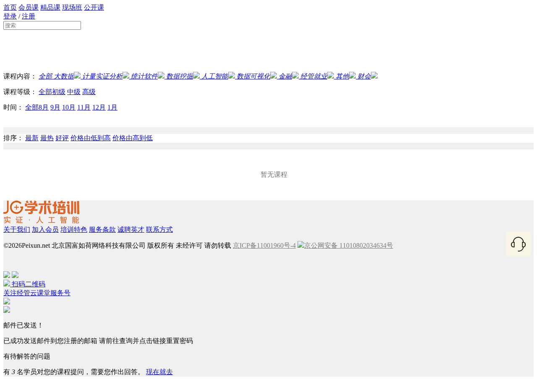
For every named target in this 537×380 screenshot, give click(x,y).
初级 (58, 91)
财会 (364, 76)
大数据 (63, 76)
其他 (342, 76)
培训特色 (73, 229)
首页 (10, 7)
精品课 (50, 7)
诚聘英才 (130, 229)
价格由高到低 (132, 138)
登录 (10, 16)
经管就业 (313, 76)
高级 (89, 91)
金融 (285, 76)
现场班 (72, 7)
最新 (32, 138)
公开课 (94, 7)
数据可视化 (253, 76)
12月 (99, 107)
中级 (74, 91)
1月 (112, 107)
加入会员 (45, 229)
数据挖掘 (179, 76)
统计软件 (144, 76)
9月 (55, 107)
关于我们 (16, 229)
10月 (69, 107)
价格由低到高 (90, 138)
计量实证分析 (102, 76)
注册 (28, 16)
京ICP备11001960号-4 (264, 245)
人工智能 (214, 76)
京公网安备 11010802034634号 (348, 245)
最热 (47, 138)
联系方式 (159, 229)
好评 (62, 138)
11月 (84, 107)
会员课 (28, 7)
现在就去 (159, 371)
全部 (45, 76)
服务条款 (102, 229)
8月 (44, 107)
